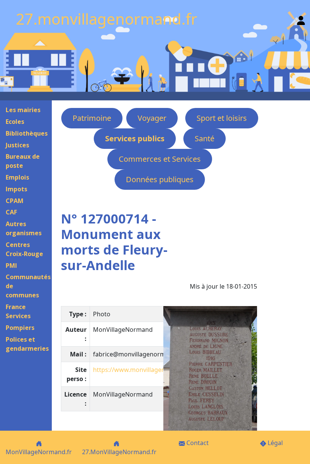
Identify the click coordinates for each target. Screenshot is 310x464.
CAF (11, 212)
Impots (16, 189)
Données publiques (160, 179)
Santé (204, 138)
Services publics (134, 138)
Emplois (17, 177)
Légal (274, 443)
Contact (197, 443)
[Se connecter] (300, 18)
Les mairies (23, 110)
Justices (17, 145)
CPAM (14, 201)
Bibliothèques (27, 133)
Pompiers (20, 327)
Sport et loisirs (222, 118)
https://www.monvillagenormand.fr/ (145, 370)
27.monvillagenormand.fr (106, 18)
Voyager (152, 118)
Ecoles (15, 121)
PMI (11, 265)
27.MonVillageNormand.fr (119, 452)
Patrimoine (92, 118)
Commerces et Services (160, 159)
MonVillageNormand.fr (39, 452)
